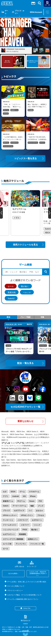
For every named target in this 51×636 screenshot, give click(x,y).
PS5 (40, 501)
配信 (8, 317)
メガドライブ (22, 520)
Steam (31, 501)
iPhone (33, 496)
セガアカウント (9, 534)
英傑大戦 (12, 292)
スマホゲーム (14, 142)
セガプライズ (19, 511)
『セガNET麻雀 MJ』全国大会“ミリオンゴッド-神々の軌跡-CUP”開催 (13, 138)
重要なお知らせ (25, 421)
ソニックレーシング (10, 530)
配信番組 (30, 110)
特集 (42, 317)
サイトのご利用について (15, 586)
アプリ (5, 496)
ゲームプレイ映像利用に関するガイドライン (22, 599)
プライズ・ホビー (19, 12)
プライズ (6, 511)
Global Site (26, 608)
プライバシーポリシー (15, 590)
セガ (4, 492)
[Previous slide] (1, 213)
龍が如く (25, 286)
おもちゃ (39, 511)
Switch (5, 506)
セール (11, 286)
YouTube (8, 345)
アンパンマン (21, 544)
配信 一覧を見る (25, 363)
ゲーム (6, 12)
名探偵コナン (33, 539)
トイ (30, 511)
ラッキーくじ (8, 520)
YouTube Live (43, 345)
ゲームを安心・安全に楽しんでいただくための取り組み (26, 582)
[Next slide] (49, 213)
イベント (6, 113)
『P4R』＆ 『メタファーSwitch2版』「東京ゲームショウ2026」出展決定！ (12, 106)
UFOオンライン (27, 515)
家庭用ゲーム (14, 110)
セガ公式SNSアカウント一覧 (25, 407)
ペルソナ (27, 292)
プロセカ (40, 515)
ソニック (37, 525)
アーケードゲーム (8, 146)
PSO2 (25, 530)
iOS (24, 496)
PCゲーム (6, 110)
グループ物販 (25, 317)
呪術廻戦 (22, 534)
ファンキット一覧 (37, 544)
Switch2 (11, 298)
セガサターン (37, 520)
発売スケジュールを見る (25, 244)
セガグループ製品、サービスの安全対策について (24, 595)
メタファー (25, 525)
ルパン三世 (7, 544)
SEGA (13, 492)
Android (15, 496)
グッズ (40, 506)
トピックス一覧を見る (25, 158)
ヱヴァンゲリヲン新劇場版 (13, 539)
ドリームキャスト (10, 525)
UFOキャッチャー (10, 515)
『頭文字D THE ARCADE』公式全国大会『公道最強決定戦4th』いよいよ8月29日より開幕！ (38, 138)
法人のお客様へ (13, 573)
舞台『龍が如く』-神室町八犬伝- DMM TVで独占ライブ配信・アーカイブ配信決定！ (38, 106)
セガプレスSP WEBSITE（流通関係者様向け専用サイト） (37, 573)
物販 (32, 506)
